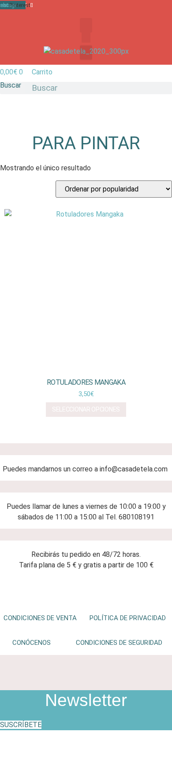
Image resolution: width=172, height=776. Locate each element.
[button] (86, 25)
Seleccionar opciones (86, 409)
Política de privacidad (128, 618)
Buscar (10, 85)
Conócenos (31, 643)
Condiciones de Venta (40, 618)
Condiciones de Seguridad (119, 643)
